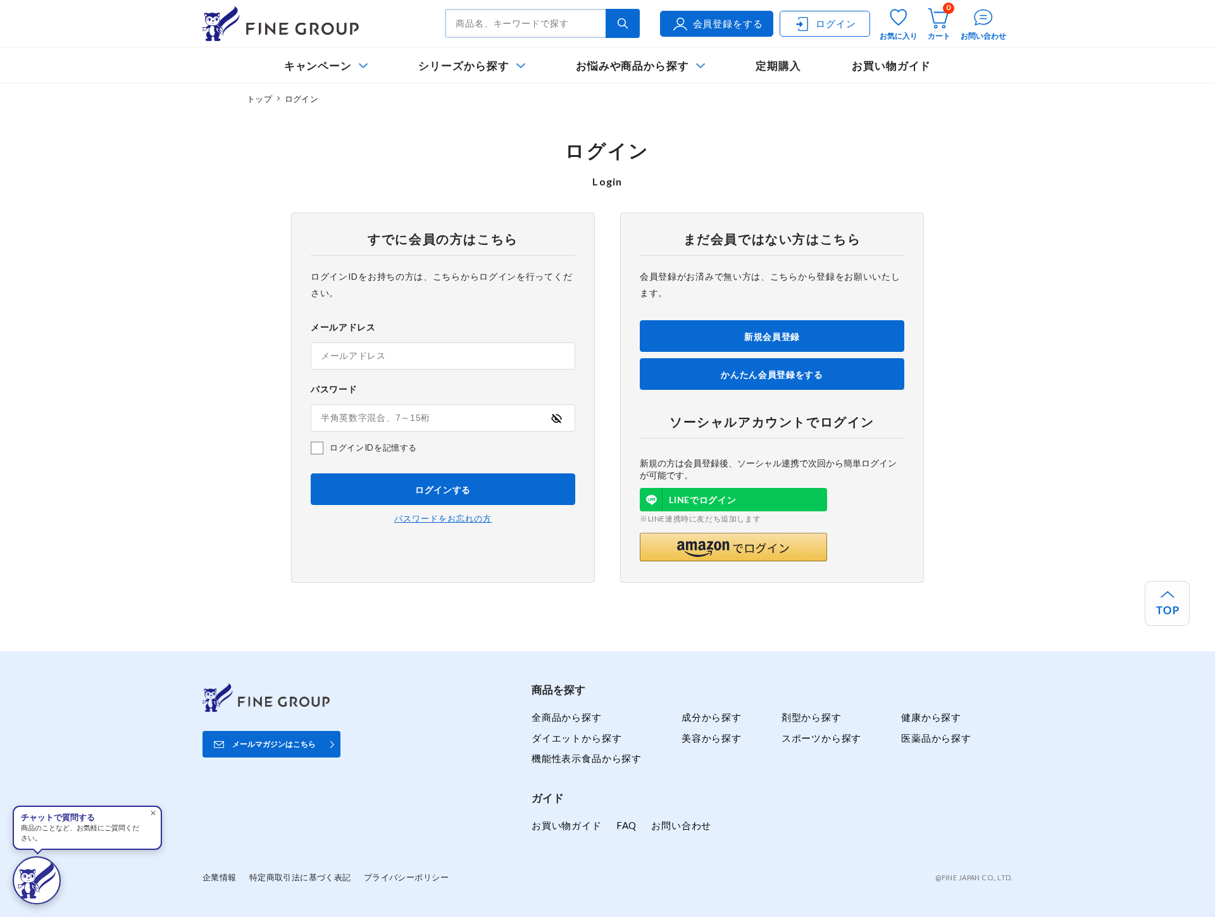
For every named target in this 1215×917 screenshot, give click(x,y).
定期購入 (778, 65)
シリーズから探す (463, 65)
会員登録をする (728, 23)
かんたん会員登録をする (772, 374)
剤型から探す (812, 717)
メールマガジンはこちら (274, 744)
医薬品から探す (936, 738)
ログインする (443, 489)
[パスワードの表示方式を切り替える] (556, 418)
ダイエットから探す (576, 738)
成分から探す (712, 717)
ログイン (836, 23)
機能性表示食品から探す (587, 758)
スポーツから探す (822, 738)
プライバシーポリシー (406, 877)
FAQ (626, 825)
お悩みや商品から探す (632, 65)
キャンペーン (318, 65)
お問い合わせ (681, 825)
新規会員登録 (772, 336)
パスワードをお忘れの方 (443, 519)
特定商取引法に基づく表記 (300, 877)
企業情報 (219, 877)
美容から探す (712, 738)
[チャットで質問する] (37, 880)
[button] (733, 547)
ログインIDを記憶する (373, 447)
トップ (259, 99)
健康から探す (931, 717)
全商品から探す (567, 717)
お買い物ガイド (892, 65)
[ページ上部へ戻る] (1167, 603)
